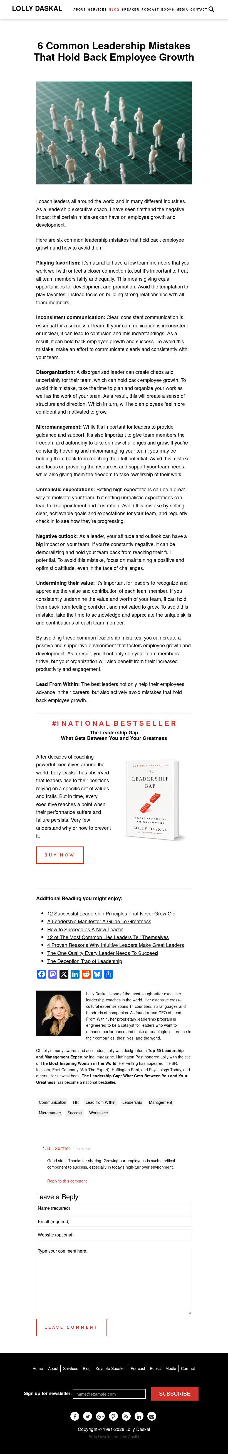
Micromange (50, 1112)
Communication (52, 1102)
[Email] (151, 1416)
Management (160, 1102)
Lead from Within (100, 1102)
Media (182, 9)
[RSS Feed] (126, 1416)
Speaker (130, 9)
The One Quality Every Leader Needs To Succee (102, 952)
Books (167, 9)
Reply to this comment (67, 1181)
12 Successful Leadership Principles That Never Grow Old (111, 913)
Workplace (98, 1112)
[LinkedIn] (139, 1416)
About (79, 9)
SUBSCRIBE (174, 1394)
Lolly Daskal (37, 8)
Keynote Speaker (111, 1368)
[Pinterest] (113, 1416)
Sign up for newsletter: (48, 1393)
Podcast (150, 9)
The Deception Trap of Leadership (84, 960)
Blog (114, 9)
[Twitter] (87, 1416)
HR (76, 1102)
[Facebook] (74, 1416)
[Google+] (100, 1416)
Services (97, 9)
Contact (198, 9)
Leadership (132, 1102)
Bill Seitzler (58, 1148)
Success (75, 1112)
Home (38, 1368)
